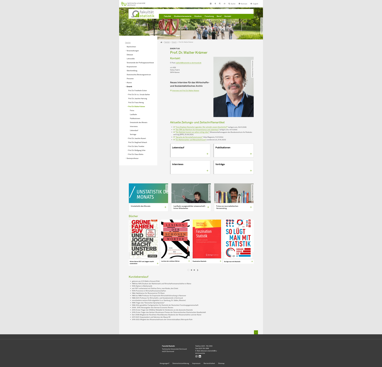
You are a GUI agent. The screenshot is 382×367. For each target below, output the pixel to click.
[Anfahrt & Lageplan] (215, 3)
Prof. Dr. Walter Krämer (136, 106)
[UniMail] (224, 3)
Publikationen (135, 118)
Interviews (134, 126)
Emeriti (129, 87)
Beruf (219, 16)
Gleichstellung (132, 71)
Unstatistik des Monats (138, 122)
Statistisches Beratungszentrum (139, 75)
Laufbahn (133, 114)
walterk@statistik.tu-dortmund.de (188, 63)
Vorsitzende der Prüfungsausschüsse (140, 63)
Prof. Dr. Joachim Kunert (137, 138)
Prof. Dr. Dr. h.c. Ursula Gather (139, 94)
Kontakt (227, 16)
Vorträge (133, 134)
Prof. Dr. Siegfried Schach (137, 142)
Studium (198, 16)
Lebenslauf (134, 130)
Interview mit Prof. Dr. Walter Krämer (185, 91)
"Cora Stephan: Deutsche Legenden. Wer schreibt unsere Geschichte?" (201, 127)
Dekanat (130, 55)
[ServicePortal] (219, 3)
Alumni (129, 83)
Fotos (132, 110)
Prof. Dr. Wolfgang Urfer (137, 150)
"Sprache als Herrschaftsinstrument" (189, 137)
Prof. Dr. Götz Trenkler (136, 146)
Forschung (209, 16)
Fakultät (167, 16)
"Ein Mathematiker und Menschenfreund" (191, 140)
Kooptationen (132, 67)
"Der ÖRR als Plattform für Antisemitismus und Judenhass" (197, 130)
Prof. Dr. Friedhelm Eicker (137, 91)
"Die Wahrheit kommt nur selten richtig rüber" (192, 132)
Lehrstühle (131, 59)
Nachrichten (131, 47)
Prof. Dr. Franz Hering (136, 102)
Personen (130, 79)
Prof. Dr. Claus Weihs (135, 154)
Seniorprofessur (133, 158)
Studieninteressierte (182, 16)
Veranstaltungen (133, 51)
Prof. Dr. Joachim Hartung (137, 98)
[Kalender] (210, 3)
